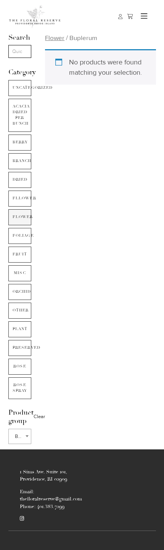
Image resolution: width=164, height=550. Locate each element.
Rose (19, 366)
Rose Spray (20, 388)
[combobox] (20, 436)
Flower (22, 217)
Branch (22, 161)
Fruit (20, 254)
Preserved (22, 347)
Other (21, 310)
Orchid (22, 291)
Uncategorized (22, 87)
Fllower (22, 198)
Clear (39, 417)
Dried (20, 179)
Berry (20, 142)
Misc (20, 273)
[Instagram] (22, 519)
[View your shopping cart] (130, 16)
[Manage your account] (120, 16)
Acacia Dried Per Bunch (21, 115)
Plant (20, 329)
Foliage (22, 235)
